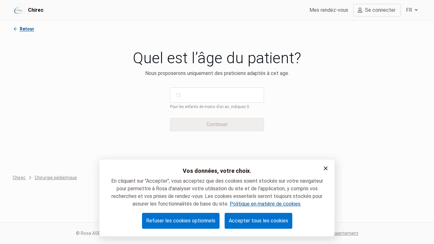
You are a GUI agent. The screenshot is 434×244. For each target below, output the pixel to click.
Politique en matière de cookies (265, 204)
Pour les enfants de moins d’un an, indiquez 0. (210, 107)
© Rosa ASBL (89, 233)
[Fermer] (325, 168)
